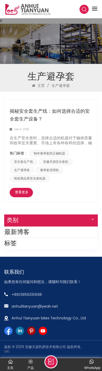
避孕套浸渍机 (49, 170)
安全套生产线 (23, 162)
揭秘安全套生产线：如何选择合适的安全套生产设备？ (50, 115)
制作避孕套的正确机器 (49, 153)
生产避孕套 (22, 170)
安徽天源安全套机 (55, 162)
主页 (40, 86)
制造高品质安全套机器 (30, 178)
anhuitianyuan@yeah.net (35, 306)
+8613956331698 (27, 295)
